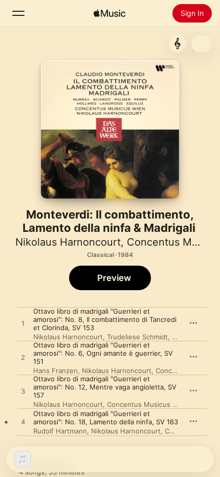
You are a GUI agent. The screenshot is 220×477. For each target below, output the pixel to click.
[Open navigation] (18, 13)
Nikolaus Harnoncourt (68, 242)
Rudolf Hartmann (60, 431)
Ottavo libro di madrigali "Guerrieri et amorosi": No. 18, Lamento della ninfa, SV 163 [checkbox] (105, 417)
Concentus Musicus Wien (147, 404)
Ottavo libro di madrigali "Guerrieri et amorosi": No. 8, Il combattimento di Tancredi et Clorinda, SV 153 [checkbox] (105, 319)
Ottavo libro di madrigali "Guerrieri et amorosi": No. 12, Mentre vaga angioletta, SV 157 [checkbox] (105, 387)
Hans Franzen (55, 370)
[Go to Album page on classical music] (177, 43)
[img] (109, 13)
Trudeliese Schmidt (137, 337)
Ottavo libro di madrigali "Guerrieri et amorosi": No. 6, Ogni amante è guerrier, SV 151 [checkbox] (103, 353)
